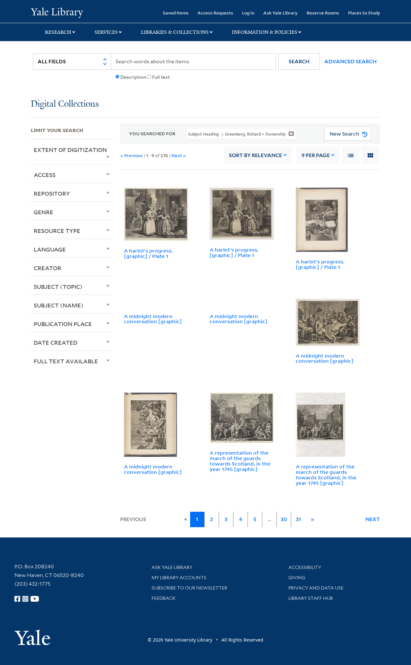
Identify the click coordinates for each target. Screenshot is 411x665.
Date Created (55, 342)
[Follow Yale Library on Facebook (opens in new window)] (17, 599)
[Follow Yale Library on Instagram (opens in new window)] (25, 599)
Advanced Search (350, 61)
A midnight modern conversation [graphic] (153, 319)
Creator (47, 268)
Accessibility (304, 567)
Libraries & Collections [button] (175, 32)
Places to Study (364, 13)
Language (50, 249)
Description (133, 77)
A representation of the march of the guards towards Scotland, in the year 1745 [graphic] (240, 460)
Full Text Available (66, 361)
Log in (248, 13)
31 (298, 519)
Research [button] (58, 32)
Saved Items (175, 13)
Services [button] (106, 32)
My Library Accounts (179, 577)
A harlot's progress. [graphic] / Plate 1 (148, 253)
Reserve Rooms (323, 13)
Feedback (164, 598)
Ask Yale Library (280, 13)
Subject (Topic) (58, 286)
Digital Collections (65, 104)
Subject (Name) (58, 305)
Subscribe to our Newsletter (189, 587)
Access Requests (215, 13)
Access (45, 175)
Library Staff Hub (310, 598)
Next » (178, 155)
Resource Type (57, 231)
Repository (52, 193)
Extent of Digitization (70, 150)
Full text (161, 77)
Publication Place (63, 324)
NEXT (372, 519)
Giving (296, 577)
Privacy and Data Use (316, 587)
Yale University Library (57, 12)
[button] (299, 61)
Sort (255, 155)
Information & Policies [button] (264, 32)
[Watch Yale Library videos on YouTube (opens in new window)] (35, 599)
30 (284, 519)
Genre (43, 212)
